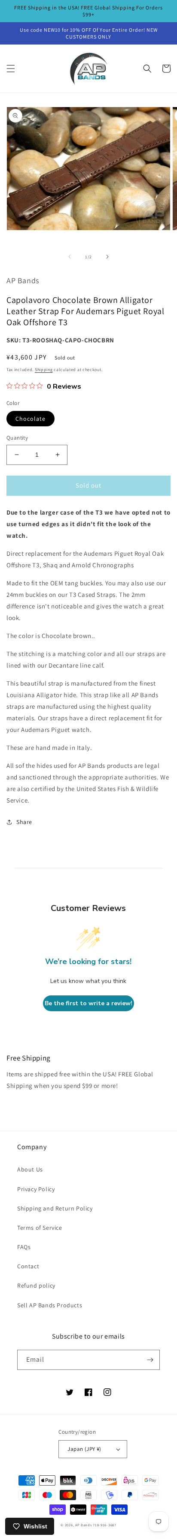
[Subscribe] (149, 1360)
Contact (28, 1266)
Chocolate (30, 418)
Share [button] (24, 822)
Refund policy (36, 1285)
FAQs (24, 1247)
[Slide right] (107, 256)
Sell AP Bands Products (49, 1305)
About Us (30, 1169)
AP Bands (83, 1524)
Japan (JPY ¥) (84, 1449)
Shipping (44, 369)
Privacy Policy (36, 1189)
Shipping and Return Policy (55, 1208)
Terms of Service (39, 1227)
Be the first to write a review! (88, 1003)
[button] (10, 68)
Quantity (17, 437)
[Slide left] (69, 256)
